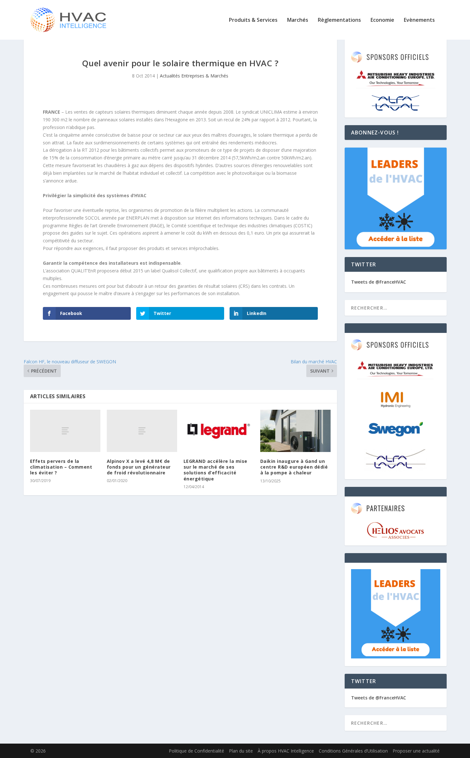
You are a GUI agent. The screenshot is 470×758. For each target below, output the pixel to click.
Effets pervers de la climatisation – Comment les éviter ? (61, 467)
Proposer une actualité (416, 751)
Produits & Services (253, 20)
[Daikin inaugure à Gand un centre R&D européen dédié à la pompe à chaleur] (295, 431)
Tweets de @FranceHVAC (378, 282)
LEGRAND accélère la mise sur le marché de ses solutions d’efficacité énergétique (215, 470)
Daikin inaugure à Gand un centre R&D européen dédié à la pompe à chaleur (294, 467)
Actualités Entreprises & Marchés (194, 76)
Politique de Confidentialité (196, 751)
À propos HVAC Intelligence (286, 751)
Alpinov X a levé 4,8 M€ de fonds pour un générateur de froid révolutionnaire (139, 467)
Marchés (297, 20)
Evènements (419, 20)
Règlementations (339, 20)
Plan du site (241, 751)
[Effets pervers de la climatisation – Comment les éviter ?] (65, 431)
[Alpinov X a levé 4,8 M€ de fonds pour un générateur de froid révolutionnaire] (142, 431)
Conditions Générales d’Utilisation (353, 751)
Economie (382, 20)
